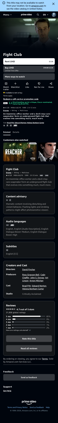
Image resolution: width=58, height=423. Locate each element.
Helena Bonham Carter (35, 123)
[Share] (51, 83)
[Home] (26, 15)
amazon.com (37, 5)
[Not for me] (39, 83)
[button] (18, 330)
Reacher (20, 152)
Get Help (7, 391)
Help (48, 407)
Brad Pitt (10, 123)
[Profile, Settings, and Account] (54, 14)
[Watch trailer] (6, 83)
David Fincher (28, 269)
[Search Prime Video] (38, 14)
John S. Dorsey (37, 277)
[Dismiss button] (53, 4)
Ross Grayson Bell (30, 274)
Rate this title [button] (29, 338)
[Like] (27, 83)
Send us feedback (37, 407)
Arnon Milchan (36, 280)
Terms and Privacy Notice (17, 407)
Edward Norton (20, 123)
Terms (45, 358)
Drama (6, 110)
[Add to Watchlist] (15, 83)
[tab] (7, 132)
